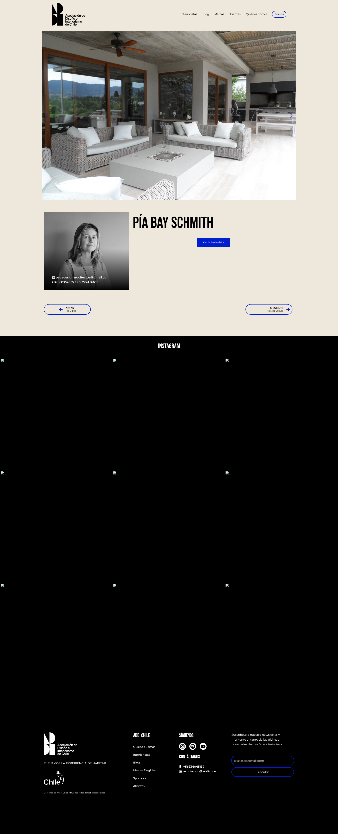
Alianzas (139, 786)
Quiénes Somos (144, 746)
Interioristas (141, 754)
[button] (291, 115)
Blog (136, 762)
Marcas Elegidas (144, 770)
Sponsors (139, 778)
